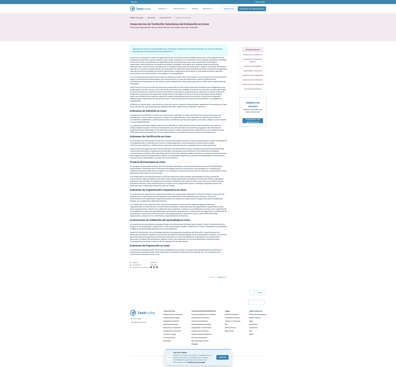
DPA (226, 324)
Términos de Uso (230, 328)
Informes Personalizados (199, 337)
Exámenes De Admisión (170, 324)
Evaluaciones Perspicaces (200, 321)
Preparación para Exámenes (252, 84)
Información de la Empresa (257, 314)
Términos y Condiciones (232, 321)
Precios (195, 8)
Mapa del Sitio (229, 331)
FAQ (250, 331)
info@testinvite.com (139, 322)
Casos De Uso (169, 311)
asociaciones (253, 324)
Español (134, 2)
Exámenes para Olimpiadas (252, 75)
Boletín (251, 334)
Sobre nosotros (255, 311)
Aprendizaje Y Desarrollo (171, 321)
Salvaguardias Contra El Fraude (201, 328)
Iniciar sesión (260, 2)
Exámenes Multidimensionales (201, 324)
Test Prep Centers (169, 337)
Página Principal (136, 18)
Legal (227, 311)
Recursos (207, 8)
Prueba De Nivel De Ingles (171, 318)
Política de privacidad (196, 362)
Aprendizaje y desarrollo (253, 71)
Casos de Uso (165, 18)
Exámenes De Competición (172, 328)
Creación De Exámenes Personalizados (204, 314)
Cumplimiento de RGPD (232, 318)
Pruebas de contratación (252, 55)
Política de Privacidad (231, 314)
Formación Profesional (252, 89)
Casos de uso (179, 8)
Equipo (251, 321)
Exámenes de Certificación (253, 80)
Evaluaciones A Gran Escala (200, 331)
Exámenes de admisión (252, 66)
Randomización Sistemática (201, 318)
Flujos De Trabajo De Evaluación (202, 334)
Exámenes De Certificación (172, 331)
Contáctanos (253, 328)
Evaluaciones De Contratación (173, 314)
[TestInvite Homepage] (140, 8)
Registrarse (229, 9)
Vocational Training (169, 334)
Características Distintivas (204, 311)
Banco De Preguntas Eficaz (200, 341)
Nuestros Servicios (255, 318)
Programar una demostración (251, 9)
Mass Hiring (167, 341)
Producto (162, 8)
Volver (259, 292)
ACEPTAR (222, 357)
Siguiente (221, 277)
